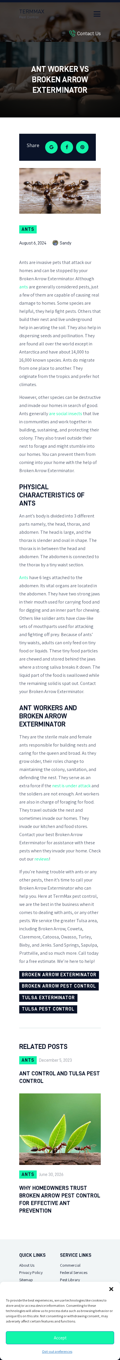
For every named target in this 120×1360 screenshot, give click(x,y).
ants (23, 287)
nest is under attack (71, 785)
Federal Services (73, 1272)
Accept (60, 1338)
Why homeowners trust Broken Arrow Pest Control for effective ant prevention (59, 1199)
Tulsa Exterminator (48, 997)
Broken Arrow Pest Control (59, 986)
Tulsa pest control (48, 1009)
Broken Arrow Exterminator (59, 974)
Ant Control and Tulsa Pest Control (59, 1077)
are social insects (65, 413)
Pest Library (70, 1279)
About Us (26, 1265)
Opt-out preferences (57, 1352)
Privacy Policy (31, 1272)
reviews (41, 859)
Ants (28, 229)
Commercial (70, 1265)
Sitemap (26, 1279)
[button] (111, 1289)
